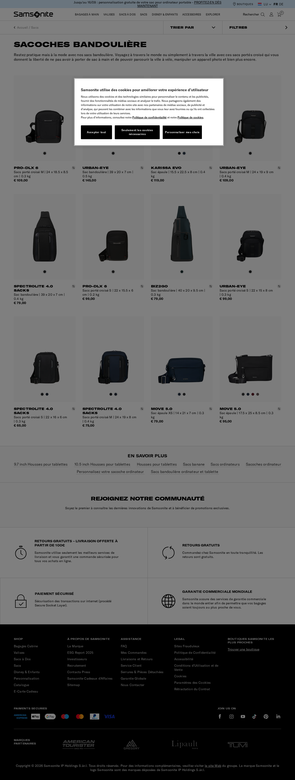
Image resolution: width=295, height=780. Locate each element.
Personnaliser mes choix (182, 132)
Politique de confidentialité (149, 117)
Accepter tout (96, 132)
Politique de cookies (190, 117)
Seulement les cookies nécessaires (137, 132)
